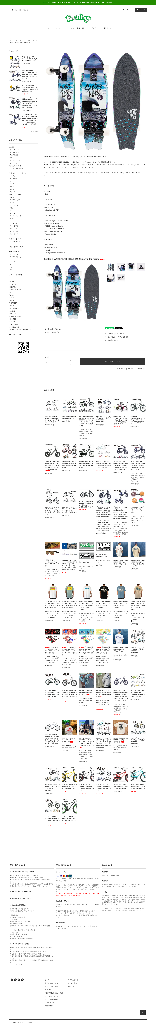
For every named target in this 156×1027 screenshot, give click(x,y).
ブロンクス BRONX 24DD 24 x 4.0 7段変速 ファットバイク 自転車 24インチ (103, 787)
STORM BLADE (14, 324)
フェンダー (13, 178)
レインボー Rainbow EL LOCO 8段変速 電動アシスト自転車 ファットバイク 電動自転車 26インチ (30, 88)
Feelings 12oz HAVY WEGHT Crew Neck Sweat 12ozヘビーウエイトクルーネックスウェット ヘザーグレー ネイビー (86, 741)
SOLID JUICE (14, 327)
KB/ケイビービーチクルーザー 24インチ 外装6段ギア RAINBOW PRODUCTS (29, 59)
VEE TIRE (12, 314)
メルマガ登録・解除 (51, 999)
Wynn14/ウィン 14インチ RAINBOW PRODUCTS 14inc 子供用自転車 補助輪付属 (69, 464)
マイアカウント (73, 980)
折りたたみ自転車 (15, 166)
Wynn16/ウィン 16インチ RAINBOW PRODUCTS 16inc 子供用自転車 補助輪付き (86, 464)
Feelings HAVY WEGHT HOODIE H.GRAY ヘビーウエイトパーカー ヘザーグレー (103, 693)
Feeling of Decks (15, 290)
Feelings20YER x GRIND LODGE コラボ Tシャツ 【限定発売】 (120, 740)
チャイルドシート (15, 194)
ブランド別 (19, 42)
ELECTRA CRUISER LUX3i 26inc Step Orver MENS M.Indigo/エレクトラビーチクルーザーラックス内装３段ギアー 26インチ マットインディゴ (52, 739)
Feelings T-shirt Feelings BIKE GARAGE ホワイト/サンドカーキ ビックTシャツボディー (138, 563)
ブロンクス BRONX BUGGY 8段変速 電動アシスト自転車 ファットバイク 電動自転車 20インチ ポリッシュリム (30, 74)
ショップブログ (50, 1002)
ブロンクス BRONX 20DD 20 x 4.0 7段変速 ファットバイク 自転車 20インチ (86, 787)
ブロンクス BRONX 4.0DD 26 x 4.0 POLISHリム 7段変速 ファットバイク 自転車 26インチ (52, 693)
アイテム (142, 9)
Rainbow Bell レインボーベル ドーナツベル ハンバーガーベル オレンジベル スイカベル (138, 510)
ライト (11, 186)
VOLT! (11, 306)
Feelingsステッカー (85, 562)
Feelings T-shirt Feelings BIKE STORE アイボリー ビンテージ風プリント (120, 562)
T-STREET (13, 303)
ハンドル (12, 184)
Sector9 (27, 42)
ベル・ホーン (13, 205)
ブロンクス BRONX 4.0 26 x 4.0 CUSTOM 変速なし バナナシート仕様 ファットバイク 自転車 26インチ (69, 694)
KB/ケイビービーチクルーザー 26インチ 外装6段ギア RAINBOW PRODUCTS (138, 741)
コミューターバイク (16, 160)
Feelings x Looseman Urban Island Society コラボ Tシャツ (69, 740)
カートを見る (72, 983)
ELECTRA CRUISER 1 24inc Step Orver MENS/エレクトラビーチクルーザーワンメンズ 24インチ (69, 510)
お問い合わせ (72, 986)
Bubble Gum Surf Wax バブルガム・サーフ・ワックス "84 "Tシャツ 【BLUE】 (120, 604)
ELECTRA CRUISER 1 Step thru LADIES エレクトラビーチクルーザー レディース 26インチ (103, 464)
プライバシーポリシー (52, 996)
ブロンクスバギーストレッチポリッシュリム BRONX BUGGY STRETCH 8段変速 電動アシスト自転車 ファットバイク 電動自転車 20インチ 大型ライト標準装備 (30, 119)
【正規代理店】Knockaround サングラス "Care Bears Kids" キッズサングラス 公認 (103, 650)
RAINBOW (12, 284)
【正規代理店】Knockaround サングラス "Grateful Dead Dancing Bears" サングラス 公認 (86, 650)
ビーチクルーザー (15, 150)
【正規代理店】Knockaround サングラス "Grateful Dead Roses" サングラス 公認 (52, 650)
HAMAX (12, 311)
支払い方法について (51, 983)
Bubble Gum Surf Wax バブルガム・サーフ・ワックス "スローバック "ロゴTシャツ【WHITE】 (52, 604)
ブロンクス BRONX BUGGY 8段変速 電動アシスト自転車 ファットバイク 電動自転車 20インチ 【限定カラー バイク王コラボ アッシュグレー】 (120, 695)
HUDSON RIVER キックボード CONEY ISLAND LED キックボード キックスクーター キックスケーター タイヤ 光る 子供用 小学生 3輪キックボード (69, 564)
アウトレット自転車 (16, 168)
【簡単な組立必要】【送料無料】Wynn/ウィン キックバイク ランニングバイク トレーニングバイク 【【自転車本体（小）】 (52, 465)
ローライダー (13, 163)
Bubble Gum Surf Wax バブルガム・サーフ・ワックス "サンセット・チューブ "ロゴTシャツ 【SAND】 (138, 605)
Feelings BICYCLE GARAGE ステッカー (102, 555)
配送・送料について (51, 986)
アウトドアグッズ (15, 226)
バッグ (11, 202)
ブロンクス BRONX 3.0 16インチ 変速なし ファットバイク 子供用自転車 (120, 786)
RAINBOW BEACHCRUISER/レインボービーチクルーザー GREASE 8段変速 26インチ (138, 420)
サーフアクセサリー (16, 257)
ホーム (11, 39)
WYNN (11, 295)
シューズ (12, 267)
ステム (11, 189)
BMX (11, 158)
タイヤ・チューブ (15, 216)
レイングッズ (13, 231)
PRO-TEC (12, 319)
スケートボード (20, 41)
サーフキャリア (14, 200)
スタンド (12, 213)
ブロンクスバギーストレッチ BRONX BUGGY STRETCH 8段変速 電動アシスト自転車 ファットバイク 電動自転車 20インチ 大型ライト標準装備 (29, 102)
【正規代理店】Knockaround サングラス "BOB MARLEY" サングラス (52, 563)
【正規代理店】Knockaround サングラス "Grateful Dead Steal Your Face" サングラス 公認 (69, 651)
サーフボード (13, 254)
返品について (121, 369)
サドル (11, 197)
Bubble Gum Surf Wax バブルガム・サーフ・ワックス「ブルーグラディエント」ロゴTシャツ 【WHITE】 (86, 605)
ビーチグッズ (13, 229)
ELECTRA (12, 287)
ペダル (11, 208)
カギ (10, 210)
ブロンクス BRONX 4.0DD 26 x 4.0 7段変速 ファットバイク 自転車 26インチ (52, 819)
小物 (10, 269)
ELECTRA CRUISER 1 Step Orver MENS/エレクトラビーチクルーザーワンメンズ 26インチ (52, 419)
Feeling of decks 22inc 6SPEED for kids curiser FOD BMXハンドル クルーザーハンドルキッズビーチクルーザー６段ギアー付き (86, 420)
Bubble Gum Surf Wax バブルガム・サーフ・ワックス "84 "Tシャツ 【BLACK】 (103, 604)
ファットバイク (14, 152)
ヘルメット (13, 176)
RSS (46, 1006)
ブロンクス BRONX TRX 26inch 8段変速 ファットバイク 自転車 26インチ (69, 818)
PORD (11, 300)
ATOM (51, 1006)
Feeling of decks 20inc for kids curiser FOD (69, 417)
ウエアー (12, 264)
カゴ (10, 181)
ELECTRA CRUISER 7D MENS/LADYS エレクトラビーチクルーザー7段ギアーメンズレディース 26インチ (52, 510)
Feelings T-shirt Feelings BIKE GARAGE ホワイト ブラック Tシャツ (120, 649)
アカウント (129, 9)
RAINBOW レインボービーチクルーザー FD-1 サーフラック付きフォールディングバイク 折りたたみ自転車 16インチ (120, 420)
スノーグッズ (13, 234)
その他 (11, 218)
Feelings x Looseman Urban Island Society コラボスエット (86, 692)
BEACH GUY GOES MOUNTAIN (20, 330)
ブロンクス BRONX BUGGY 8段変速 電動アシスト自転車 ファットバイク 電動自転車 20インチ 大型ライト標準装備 (120, 465)
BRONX (12, 282)
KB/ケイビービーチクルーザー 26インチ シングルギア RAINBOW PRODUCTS (52, 787)
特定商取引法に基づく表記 (136, 369)
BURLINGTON (14, 308)
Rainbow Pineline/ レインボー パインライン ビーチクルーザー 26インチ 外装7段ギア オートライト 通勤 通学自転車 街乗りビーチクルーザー (103, 742)
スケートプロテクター (16, 247)
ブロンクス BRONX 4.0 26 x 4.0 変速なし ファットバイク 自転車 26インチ (138, 786)
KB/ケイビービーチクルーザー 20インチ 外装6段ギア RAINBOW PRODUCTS (138, 650)
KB (10, 292)
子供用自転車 (13, 155)
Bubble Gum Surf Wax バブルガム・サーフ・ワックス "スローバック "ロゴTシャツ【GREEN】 (69, 604)
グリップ (12, 192)
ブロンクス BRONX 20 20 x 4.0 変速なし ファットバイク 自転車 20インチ (69, 786)
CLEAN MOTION (15, 316)
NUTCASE (12, 298)
